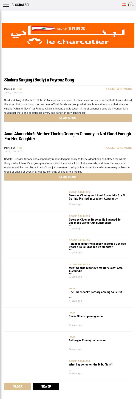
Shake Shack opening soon (86, 316)
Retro (36, 15)
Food (72, 288)
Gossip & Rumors (119, 89)
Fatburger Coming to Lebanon (87, 340)
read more (68, 118)
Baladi (48, 15)
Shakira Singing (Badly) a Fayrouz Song (39, 80)
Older (17, 386)
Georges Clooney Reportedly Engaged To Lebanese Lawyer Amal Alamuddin (95, 221)
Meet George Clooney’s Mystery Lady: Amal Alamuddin (96, 269)
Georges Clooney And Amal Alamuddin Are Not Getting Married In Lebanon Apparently (98, 197)
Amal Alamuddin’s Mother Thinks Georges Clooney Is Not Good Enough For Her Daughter (67, 136)
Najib (19, 89)
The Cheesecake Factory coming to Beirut (95, 292)
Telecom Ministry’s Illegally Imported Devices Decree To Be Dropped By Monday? (97, 245)
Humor (23, 15)
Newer (46, 386)
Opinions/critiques (69, 15)
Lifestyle (8, 15)
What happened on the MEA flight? (91, 364)
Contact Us (93, 15)
